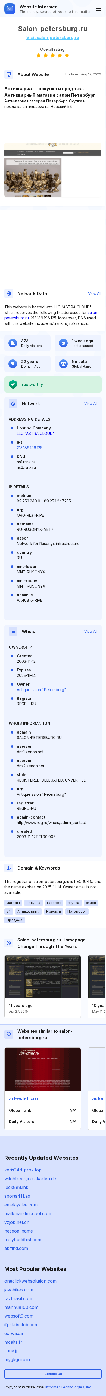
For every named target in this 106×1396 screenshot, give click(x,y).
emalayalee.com (21, 1204)
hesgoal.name (18, 1231)
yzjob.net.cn (16, 1222)
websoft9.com (18, 1316)
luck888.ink (16, 1187)
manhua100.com (21, 1307)
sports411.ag (17, 1196)
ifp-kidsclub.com (21, 1324)
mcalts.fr (13, 1342)
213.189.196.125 (29, 447)
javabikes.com (18, 1289)
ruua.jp (11, 1350)
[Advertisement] (52, 126)
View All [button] (94, 293)
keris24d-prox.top (23, 1170)
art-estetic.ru (23, 1098)
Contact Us (53, 1374)
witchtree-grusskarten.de (30, 1178)
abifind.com (16, 1248)
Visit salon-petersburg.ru (52, 37)
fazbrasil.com (18, 1298)
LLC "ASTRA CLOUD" (36, 433)
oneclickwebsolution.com (30, 1281)
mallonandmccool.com (27, 1213)
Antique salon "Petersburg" (41, 689)
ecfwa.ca (13, 1333)
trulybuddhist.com (22, 1239)
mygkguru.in (17, 1359)
